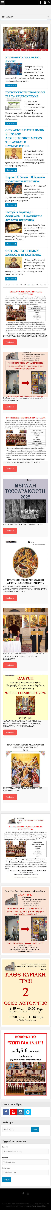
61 (37, 285)
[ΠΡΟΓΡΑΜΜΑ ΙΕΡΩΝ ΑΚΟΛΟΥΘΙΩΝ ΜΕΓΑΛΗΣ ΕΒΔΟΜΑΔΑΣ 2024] (25, 764)
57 (21, 285)
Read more (11, 85)
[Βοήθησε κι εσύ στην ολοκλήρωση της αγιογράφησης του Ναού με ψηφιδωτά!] (25, 374)
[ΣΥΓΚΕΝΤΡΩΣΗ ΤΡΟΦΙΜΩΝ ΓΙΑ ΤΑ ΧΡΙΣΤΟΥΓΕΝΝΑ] (25, 312)
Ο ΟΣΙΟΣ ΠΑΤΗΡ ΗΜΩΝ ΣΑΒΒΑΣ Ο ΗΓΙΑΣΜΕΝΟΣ (23, 252)
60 (33, 285)
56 (17, 285)
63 (45, 285)
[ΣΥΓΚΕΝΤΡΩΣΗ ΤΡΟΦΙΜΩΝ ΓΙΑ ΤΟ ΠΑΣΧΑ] (25, 439)
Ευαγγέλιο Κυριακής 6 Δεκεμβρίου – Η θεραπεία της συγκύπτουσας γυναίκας (23, 215)
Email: (5, 1147)
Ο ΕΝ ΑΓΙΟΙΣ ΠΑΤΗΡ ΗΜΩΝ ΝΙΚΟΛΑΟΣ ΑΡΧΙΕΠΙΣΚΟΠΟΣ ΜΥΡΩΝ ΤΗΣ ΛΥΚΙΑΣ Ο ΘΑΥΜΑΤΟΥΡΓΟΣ (24, 138)
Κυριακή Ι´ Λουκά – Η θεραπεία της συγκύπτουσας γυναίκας (25, 179)
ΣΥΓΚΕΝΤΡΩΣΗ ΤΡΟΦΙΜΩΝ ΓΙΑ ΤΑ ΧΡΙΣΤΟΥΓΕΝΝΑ (25, 94)
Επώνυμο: (6, 1168)
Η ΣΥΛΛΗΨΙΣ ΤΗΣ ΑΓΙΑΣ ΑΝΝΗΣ (22, 59)
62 (41, 285)
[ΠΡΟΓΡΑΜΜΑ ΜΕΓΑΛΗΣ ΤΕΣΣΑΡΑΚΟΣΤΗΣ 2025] (25, 501)
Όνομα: (5, 1157)
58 (25, 285)
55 (13, 285)
